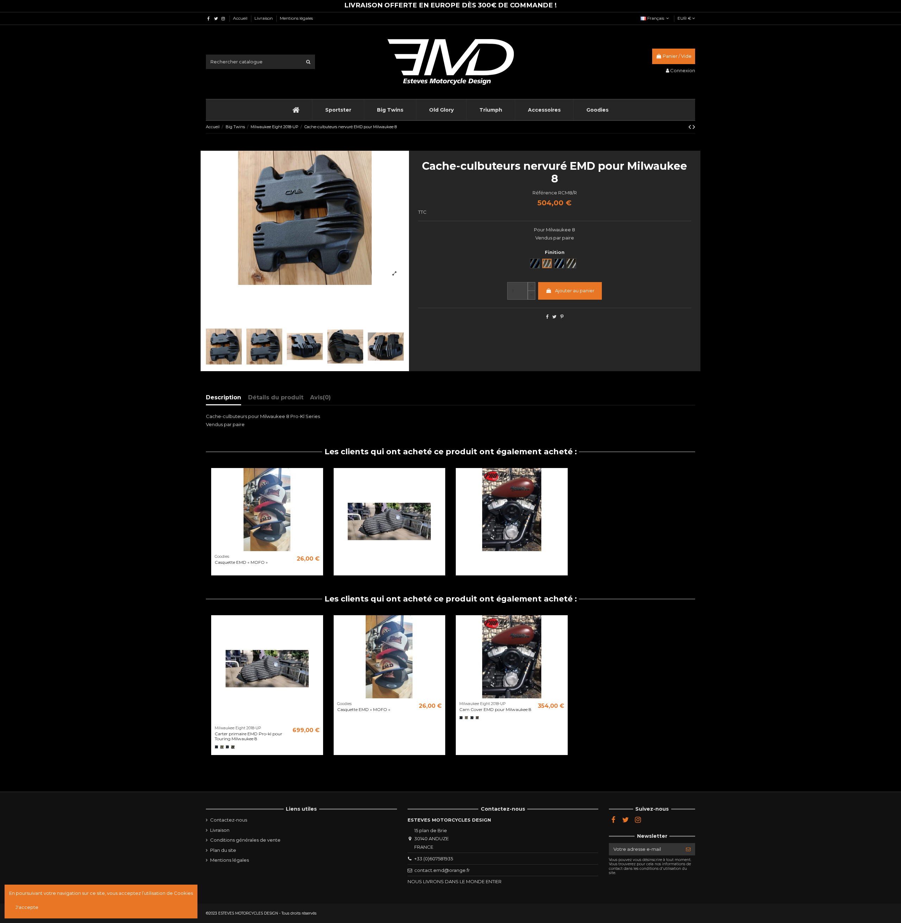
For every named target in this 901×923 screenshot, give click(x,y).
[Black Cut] (227, 747)
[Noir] (216, 747)
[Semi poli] (232, 747)
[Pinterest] (561, 316)
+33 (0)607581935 (433, 858)
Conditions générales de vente (245, 840)
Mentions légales (296, 18)
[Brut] (221, 747)
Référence (545, 192)
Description (223, 397)
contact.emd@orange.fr (442, 870)
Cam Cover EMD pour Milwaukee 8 (495, 709)
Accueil (240, 18)
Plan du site (223, 850)
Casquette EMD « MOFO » (241, 562)
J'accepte (26, 907)
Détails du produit (275, 397)
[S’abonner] (688, 849)
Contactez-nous (228, 820)
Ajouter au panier (574, 290)
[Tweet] (554, 316)
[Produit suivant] (694, 127)
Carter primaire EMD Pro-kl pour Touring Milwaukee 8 (248, 736)
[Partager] (547, 316)
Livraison (264, 18)
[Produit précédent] (690, 127)
